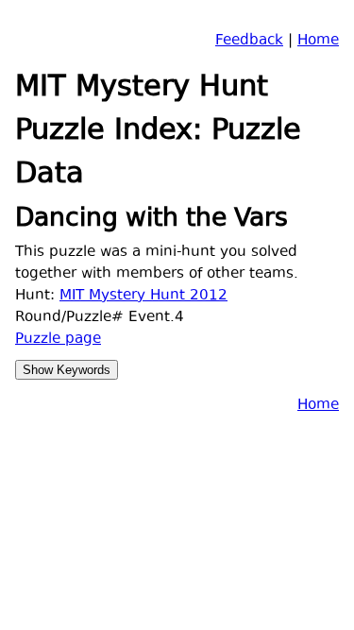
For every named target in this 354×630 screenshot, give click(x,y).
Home (318, 41)
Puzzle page (58, 339)
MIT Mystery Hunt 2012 (143, 296)
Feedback (249, 41)
